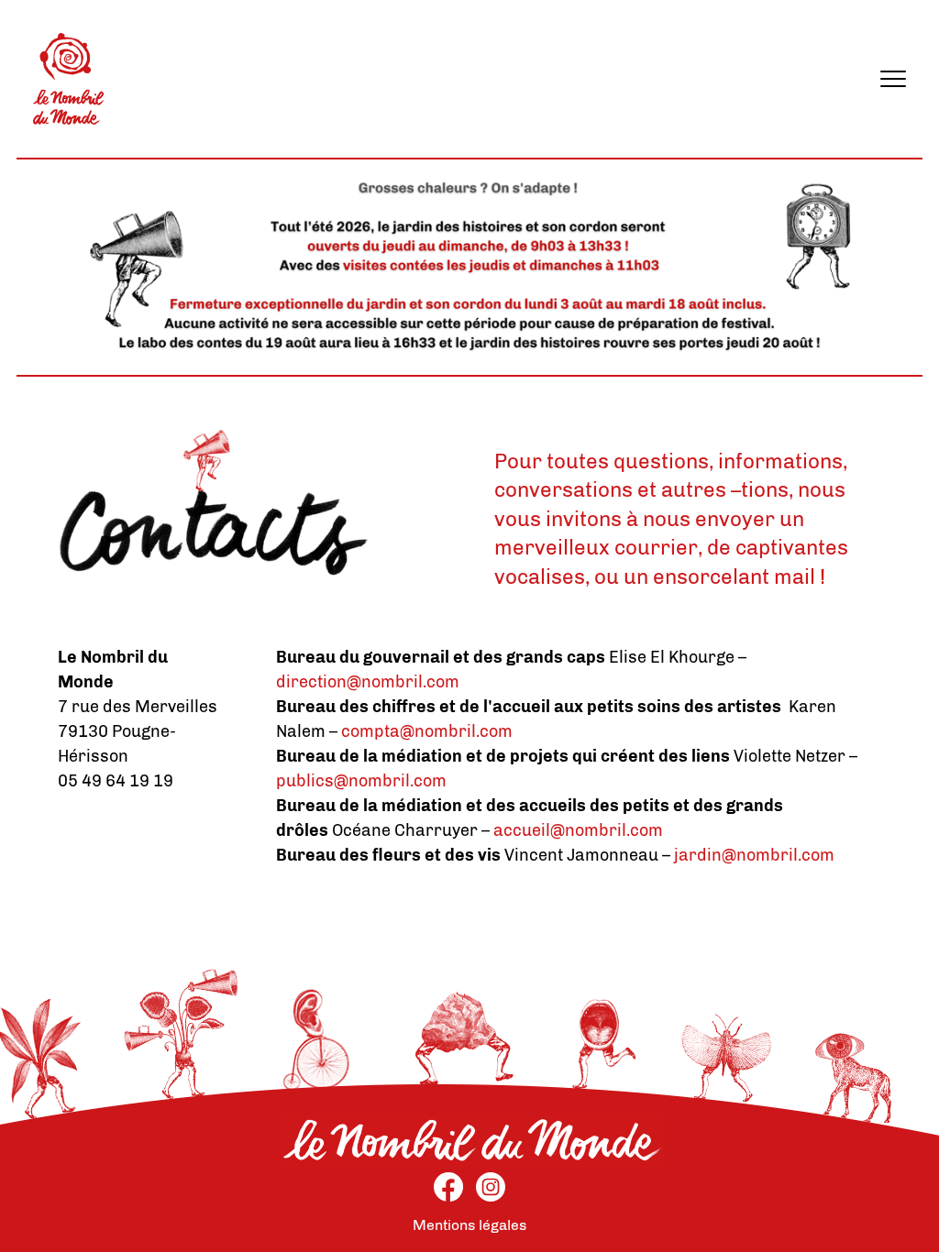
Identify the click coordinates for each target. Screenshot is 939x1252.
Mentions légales (469, 1225)
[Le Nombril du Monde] (69, 79)
